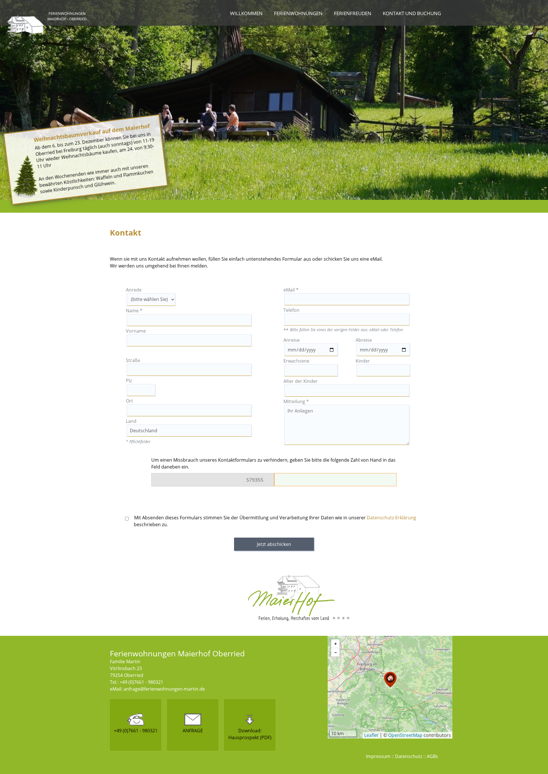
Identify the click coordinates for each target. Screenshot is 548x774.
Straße (133, 360)
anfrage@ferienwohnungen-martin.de (164, 689)
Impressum (378, 756)
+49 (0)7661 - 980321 (136, 730)
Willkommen (246, 13)
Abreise (364, 340)
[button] (390, 679)
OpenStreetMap (405, 735)
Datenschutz (408, 756)
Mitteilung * (296, 401)
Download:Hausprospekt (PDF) (249, 734)
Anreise (291, 340)
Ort (129, 401)
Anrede (134, 290)
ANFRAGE (193, 730)
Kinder (363, 361)
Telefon (291, 310)
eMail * (291, 290)
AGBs (432, 756)
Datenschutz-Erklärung (391, 517)
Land (131, 421)
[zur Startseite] (26, 34)
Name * (134, 310)
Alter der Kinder (300, 381)
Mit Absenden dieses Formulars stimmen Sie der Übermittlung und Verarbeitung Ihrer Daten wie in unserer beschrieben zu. (274, 521)
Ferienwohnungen (298, 13)
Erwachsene (296, 361)
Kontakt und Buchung (412, 13)
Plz (129, 380)
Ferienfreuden (352, 13)
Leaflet (371, 735)
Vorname (136, 331)
